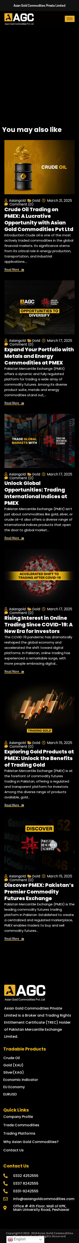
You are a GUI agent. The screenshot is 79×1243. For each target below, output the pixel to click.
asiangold (17, 200)
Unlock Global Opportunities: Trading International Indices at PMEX (35, 493)
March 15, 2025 (59, 742)
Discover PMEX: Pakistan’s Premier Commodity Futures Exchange (39, 892)
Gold (36, 200)
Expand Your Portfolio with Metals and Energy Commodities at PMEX (39, 356)
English (19, 1239)
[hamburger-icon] (70, 19)
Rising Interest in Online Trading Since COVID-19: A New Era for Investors (38, 624)
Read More (11, 270)
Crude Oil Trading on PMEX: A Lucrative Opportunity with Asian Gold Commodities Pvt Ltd (38, 219)
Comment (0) (21, 204)
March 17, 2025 (59, 340)
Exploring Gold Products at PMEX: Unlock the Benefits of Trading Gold (39, 758)
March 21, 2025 (59, 200)
